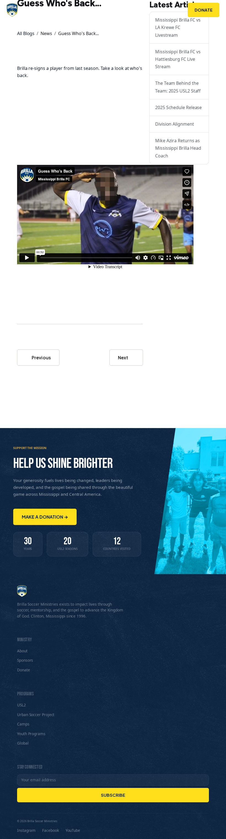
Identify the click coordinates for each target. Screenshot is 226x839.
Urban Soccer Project (35, 714)
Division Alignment (174, 124)
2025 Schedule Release (178, 107)
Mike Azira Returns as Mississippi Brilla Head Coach (178, 148)
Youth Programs (31, 733)
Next (123, 357)
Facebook (50, 830)
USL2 (21, 705)
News (46, 33)
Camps (23, 724)
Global (23, 743)
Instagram (26, 830)
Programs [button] (109, 10)
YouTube (73, 830)
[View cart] (175, 9)
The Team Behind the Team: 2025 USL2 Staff (178, 87)
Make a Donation (45, 517)
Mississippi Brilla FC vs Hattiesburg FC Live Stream (178, 59)
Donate (203, 9)
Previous (41, 357)
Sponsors (149, 10)
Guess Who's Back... (78, 33)
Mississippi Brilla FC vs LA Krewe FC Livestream (178, 27)
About (77, 10)
